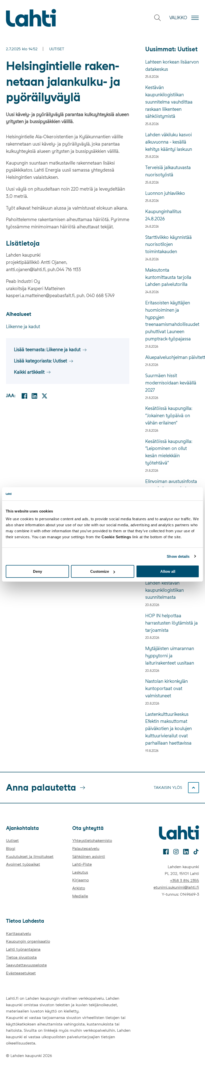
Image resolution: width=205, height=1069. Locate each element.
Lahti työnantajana (23, 949)
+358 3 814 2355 (184, 880)
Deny (37, 571)
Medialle (80, 896)
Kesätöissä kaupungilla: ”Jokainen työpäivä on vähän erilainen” (168, 415)
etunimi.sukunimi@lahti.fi (176, 887)
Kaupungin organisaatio (28, 941)
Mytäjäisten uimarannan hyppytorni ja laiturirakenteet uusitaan (169, 656)
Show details (178, 556)
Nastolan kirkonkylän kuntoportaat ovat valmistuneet (166, 688)
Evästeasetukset (21, 973)
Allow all (167, 571)
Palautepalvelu (85, 848)
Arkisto (78, 888)
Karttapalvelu (18, 933)
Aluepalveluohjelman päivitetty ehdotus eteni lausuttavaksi (172, 357)
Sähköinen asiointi (88, 856)
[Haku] (157, 17)
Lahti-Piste (82, 864)
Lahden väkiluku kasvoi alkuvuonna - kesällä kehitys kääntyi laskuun (168, 142)
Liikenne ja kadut (23, 326)
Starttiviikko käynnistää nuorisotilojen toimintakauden (168, 244)
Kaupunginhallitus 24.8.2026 (163, 215)
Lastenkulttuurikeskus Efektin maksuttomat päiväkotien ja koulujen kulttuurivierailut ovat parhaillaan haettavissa (168, 729)
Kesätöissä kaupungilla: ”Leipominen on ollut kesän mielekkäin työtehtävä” (168, 452)
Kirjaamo (80, 880)
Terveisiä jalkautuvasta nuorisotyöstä (168, 171)
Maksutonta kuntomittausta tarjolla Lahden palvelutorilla (168, 277)
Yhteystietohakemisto (92, 840)
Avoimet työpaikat (23, 864)
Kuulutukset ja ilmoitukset (30, 856)
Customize (99, 571)
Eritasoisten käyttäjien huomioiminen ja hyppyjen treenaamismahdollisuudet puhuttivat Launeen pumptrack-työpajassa (172, 320)
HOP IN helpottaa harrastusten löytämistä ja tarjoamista (171, 623)
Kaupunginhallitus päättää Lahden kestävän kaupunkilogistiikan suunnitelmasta (171, 586)
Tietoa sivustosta (21, 957)
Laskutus (80, 872)
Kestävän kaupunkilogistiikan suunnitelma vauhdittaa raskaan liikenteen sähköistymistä (168, 102)
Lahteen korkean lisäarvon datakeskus (172, 65)
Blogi (10, 848)
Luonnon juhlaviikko (165, 193)
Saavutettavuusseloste (26, 965)
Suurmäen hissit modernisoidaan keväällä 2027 (170, 383)
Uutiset (56, 49)
